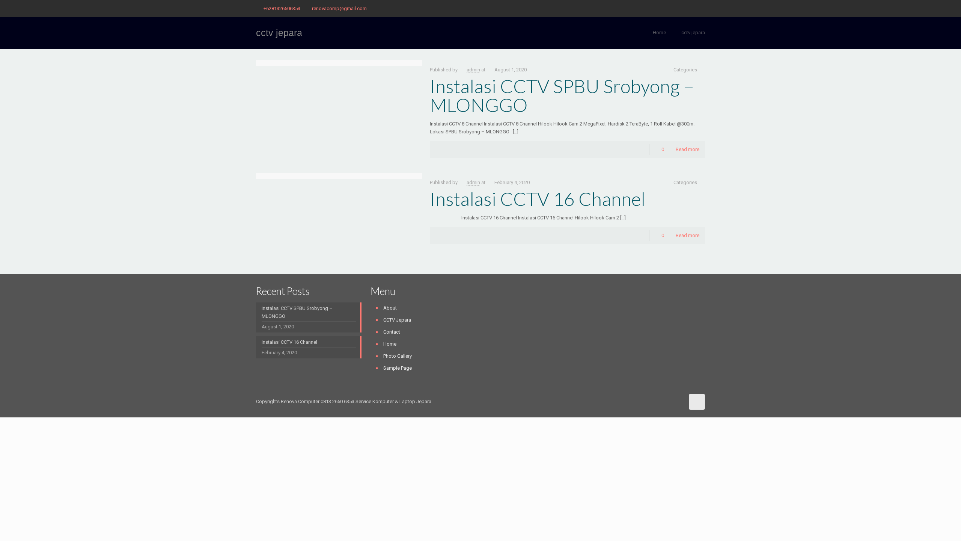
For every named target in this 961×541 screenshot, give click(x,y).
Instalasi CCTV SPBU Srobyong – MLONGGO (562, 95)
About (390, 308)
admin (473, 70)
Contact (391, 332)
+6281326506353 (282, 8)
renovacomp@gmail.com (339, 8)
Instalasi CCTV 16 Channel (537, 198)
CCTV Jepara (397, 320)
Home (659, 32)
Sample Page (397, 368)
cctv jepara (693, 32)
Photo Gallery (397, 356)
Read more (687, 149)
